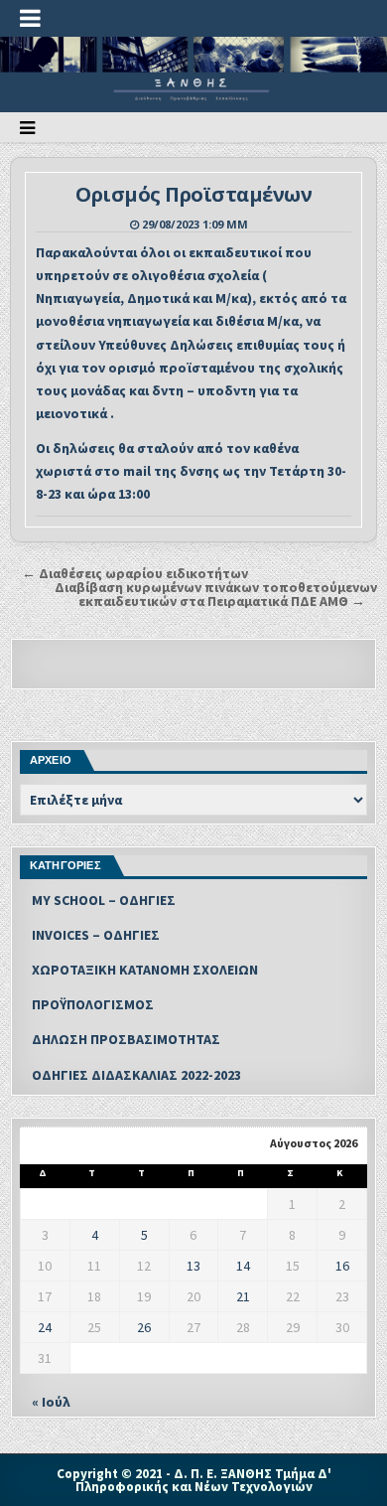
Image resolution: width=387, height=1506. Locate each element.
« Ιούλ (51, 1402)
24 (45, 1327)
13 (193, 1266)
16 (342, 1266)
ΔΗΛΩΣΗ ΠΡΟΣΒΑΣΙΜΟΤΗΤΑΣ (126, 1039)
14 (243, 1266)
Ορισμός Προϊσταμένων (193, 194)
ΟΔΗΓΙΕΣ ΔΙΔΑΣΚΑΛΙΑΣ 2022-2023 (136, 1075)
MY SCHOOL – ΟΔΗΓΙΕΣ (104, 900)
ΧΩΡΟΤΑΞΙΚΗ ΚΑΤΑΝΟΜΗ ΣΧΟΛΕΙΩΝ (145, 970)
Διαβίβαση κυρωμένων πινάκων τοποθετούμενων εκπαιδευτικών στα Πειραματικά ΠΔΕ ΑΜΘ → (216, 594)
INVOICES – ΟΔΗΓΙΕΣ (96, 935)
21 (243, 1296)
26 (144, 1327)
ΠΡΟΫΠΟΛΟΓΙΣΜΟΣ (93, 1004)
